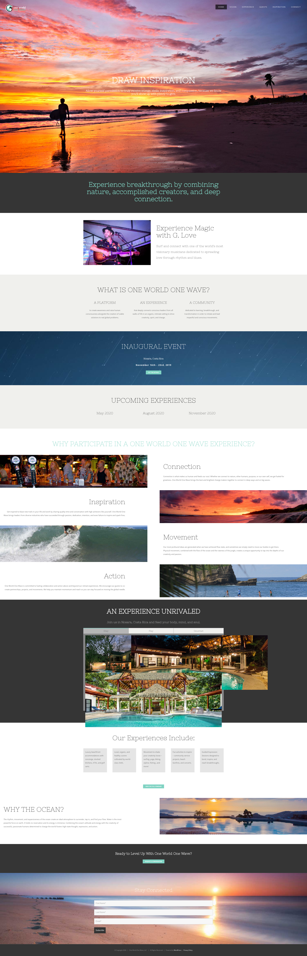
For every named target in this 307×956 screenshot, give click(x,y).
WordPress (177, 950)
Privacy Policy (187, 950)
